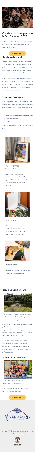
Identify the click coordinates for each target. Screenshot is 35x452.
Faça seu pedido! (17, 53)
